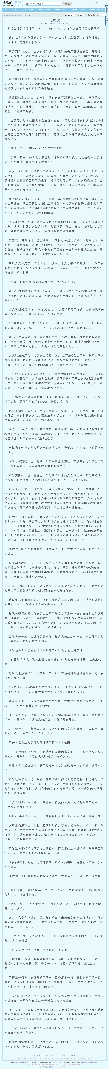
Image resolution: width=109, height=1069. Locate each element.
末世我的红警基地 (16, 15)
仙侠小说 (24, 10)
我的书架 (100, 10)
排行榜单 (92, 10)
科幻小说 (66, 10)
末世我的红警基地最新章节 (89, 1062)
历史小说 (49, 10)
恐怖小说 (75, 10)
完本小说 (83, 10)
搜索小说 (67, 4)
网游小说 (58, 10)
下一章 (63, 1055)
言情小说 (41, 10)
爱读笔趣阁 (13, 4)
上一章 (46, 1055)
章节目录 (54, 1055)
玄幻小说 (15, 10)
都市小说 (32, 10)
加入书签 (59, 23)
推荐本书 (65, 23)
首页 (6, 10)
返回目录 (52, 23)
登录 (92, 2)
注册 (96, 2)
